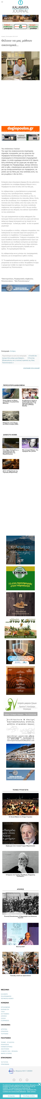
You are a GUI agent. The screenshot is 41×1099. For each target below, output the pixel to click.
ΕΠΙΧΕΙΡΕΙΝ (4, 1031)
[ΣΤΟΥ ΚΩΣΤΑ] (21, 629)
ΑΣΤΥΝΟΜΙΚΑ (5, 1014)
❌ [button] (39, 1084)
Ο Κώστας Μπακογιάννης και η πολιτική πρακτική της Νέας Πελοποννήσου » (18, 360)
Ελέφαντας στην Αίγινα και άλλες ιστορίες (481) (10, 423)
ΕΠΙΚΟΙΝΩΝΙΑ (5, 1064)
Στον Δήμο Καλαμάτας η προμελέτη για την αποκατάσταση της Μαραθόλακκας (10, 452)
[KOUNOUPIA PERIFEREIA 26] (20, 653)
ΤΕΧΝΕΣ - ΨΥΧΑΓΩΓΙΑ (7, 1042)
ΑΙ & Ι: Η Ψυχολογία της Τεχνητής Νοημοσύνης (10, 471)
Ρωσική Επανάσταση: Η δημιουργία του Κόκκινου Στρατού (20, 917)
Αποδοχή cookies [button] (29, 1096)
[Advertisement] (20, 103)
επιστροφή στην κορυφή (31, 368)
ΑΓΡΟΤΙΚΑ (4, 1029)
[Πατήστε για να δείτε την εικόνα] (20, 65)
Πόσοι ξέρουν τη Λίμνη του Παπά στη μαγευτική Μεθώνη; (11, 402)
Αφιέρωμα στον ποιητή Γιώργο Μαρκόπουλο (20, 846)
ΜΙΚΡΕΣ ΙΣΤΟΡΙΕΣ (6, 1053)
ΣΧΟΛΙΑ (3, 1018)
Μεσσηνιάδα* (20, 946)
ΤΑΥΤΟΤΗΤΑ (4, 1062)
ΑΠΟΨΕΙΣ (4, 1016)
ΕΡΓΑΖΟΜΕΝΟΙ (5, 1007)
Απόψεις (13, 351)
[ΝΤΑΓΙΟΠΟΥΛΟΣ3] (20, 130)
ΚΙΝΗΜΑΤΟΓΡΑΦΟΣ (6, 1046)
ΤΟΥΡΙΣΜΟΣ (4, 1033)
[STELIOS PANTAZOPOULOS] (20, 730)
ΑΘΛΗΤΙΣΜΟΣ (5, 1049)
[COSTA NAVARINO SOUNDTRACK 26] (20, 681)
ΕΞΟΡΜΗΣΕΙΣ (5, 1020)
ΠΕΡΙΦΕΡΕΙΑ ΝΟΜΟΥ (7, 998)
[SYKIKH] (20, 579)
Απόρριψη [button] (11, 1096)
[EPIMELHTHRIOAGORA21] (20, 776)
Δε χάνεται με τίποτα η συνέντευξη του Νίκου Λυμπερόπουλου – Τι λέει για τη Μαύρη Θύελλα (29, 403)
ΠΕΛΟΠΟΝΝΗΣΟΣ (6, 996)
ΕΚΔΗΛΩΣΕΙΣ (5, 1044)
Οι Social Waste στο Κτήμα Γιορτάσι (20, 817)
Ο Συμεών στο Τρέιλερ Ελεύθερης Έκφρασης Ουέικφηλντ (20, 875)
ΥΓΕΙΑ (3, 1011)
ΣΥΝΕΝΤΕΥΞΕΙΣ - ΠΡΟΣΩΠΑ (9, 1051)
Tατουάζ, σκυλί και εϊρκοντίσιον (20, 975)
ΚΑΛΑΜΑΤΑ (4, 994)
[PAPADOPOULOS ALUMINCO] (20, 138)
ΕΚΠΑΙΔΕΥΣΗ (5, 1009)
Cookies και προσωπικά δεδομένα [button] (14, 1091)
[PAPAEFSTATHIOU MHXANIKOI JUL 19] (20, 756)
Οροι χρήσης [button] (31, 1091)
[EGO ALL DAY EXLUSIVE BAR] (20, 19)
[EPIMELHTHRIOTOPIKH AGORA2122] (20, 289)
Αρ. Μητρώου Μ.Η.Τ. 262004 (22, 1071)
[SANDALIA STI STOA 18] (20, 605)
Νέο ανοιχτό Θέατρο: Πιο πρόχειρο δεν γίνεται (30, 450)
